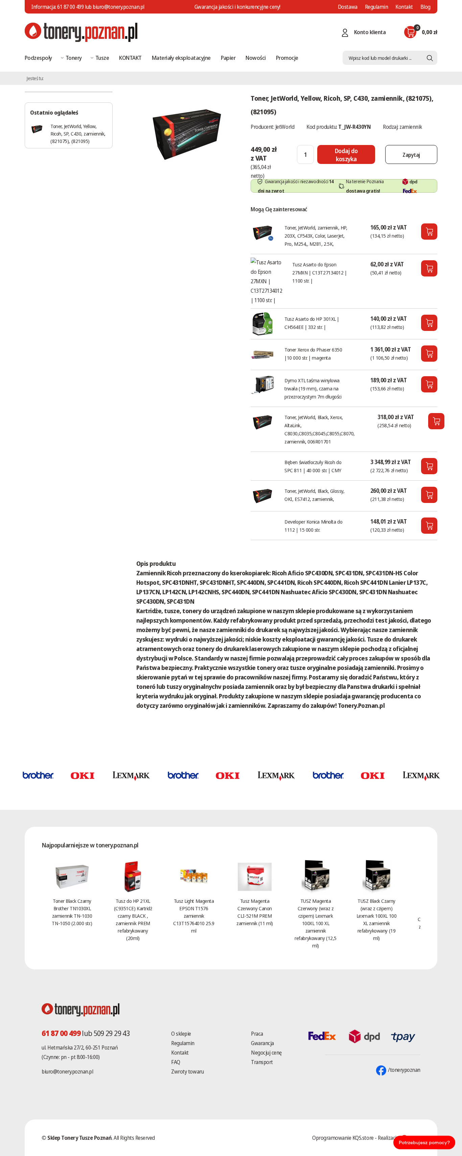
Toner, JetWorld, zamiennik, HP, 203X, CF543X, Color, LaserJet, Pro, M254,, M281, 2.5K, (315, 235)
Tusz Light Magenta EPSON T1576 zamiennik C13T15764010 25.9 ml (193, 915)
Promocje (287, 58)
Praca (257, 1033)
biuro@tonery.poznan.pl (67, 1071)
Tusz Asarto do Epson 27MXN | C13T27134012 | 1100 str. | (319, 272)
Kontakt (404, 6)
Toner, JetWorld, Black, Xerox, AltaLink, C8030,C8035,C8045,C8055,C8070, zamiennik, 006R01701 (319, 429)
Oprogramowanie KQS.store (342, 1137)
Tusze (102, 58)
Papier (228, 58)
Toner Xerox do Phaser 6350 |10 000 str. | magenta (313, 353)
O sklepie (181, 1033)
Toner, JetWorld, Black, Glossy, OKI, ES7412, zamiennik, (314, 494)
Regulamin (376, 6)
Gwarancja (262, 1043)
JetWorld (284, 126)
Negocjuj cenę (266, 1052)
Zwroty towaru (187, 1071)
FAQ (175, 1062)
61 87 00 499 (70, 6)
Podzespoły (38, 58)
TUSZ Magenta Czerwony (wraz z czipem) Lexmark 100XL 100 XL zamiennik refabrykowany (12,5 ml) (315, 923)
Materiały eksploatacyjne (181, 58)
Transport (262, 1062)
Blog (425, 6)
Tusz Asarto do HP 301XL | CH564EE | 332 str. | (311, 322)
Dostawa (347, 6)
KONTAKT (130, 58)
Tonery (74, 58)
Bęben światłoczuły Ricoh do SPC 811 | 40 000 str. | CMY (312, 466)
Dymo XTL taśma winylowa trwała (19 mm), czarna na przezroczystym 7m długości (312, 388)
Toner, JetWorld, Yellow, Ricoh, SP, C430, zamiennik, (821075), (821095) (78, 133)
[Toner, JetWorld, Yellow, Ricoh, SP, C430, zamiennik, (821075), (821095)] (186, 133)
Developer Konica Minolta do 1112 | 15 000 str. (313, 525)
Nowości (255, 58)
